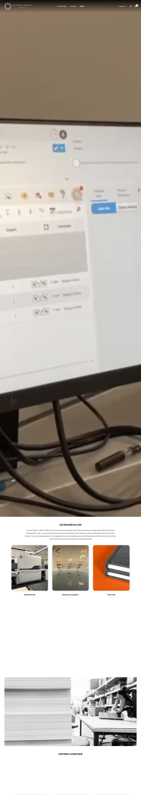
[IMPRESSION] (29, 568)
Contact (73, 6)
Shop (82, 6)
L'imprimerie (62, 6)
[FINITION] (111, 568)
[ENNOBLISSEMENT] (70, 568)
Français (121, 6)
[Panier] (135, 6)
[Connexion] (131, 6)
